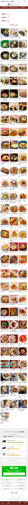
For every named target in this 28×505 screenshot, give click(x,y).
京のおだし (23, 7)
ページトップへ (25, 493)
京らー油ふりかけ (14, 7)
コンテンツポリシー (20, 482)
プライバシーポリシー (7, 482)
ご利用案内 (7, 485)
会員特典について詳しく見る (14, 460)
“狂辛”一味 (4, 7)
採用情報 (20, 488)
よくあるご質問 (20, 485)
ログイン (18, 1)
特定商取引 (21, 479)
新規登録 (24, 1)
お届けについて (7, 488)
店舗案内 (7, 479)
